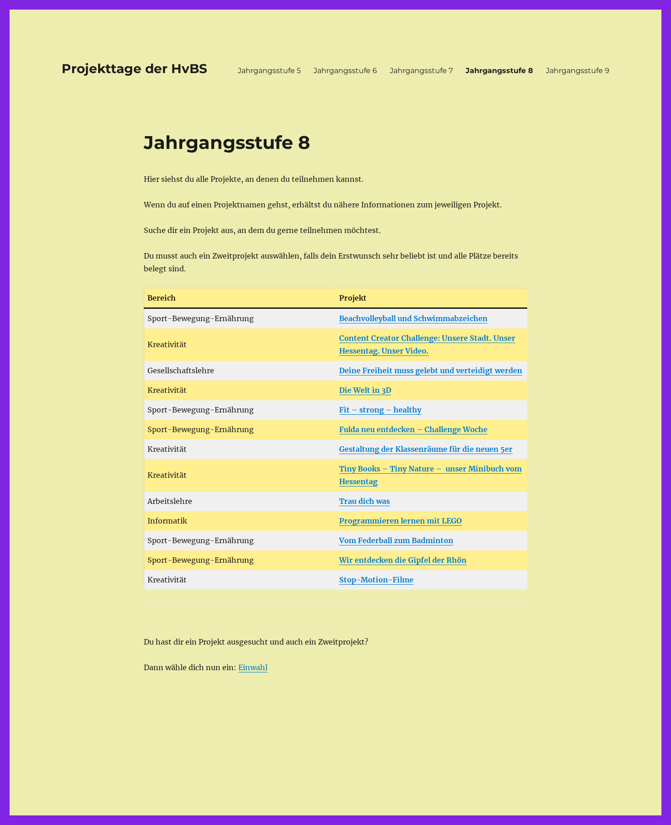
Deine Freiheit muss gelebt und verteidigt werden (430, 370)
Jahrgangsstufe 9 (577, 70)
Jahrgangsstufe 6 (345, 70)
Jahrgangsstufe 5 (269, 70)
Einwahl (252, 667)
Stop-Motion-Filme (376, 579)
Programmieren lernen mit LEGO (400, 520)
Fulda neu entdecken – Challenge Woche (413, 429)
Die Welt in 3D (365, 390)
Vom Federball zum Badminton (396, 540)
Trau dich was (364, 501)
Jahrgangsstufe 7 (421, 70)
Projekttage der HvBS (134, 68)
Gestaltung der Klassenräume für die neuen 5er (426, 449)
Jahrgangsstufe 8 (499, 70)
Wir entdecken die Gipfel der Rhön (403, 560)
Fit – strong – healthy (380, 409)
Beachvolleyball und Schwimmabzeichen (413, 318)
